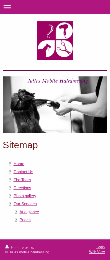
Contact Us (23, 171)
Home (19, 163)
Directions (22, 187)
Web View (97, 252)
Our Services (25, 203)
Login (100, 247)
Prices (25, 220)
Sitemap (27, 247)
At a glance (29, 211)
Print (14, 247)
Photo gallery (25, 195)
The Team (22, 179)
